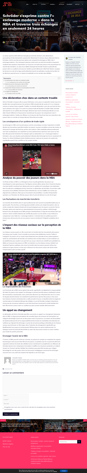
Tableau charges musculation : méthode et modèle (73, 109)
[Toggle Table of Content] (58, 78)
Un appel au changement (11, 91)
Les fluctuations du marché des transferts (17, 86)
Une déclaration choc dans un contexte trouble (17, 80)
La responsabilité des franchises (14, 89)
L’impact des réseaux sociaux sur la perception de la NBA (20, 87)
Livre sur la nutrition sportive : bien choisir (43, 456)
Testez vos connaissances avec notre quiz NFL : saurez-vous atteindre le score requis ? (19, 425)
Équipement (69, 4)
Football (43, 4)
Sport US (35, 4)
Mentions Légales (8, 444)
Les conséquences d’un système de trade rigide (18, 82)
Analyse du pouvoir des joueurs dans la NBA (16, 84)
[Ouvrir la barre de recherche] (82, 4)
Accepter (64, 471)
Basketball (7, 369)
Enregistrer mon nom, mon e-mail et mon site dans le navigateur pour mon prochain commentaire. (29, 408)
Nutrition (61, 4)
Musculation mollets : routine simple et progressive (72, 95)
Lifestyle (77, 4)
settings (55, 471)
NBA (11, 369)
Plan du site (6, 447)
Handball (52, 4)
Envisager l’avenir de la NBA (13, 93)
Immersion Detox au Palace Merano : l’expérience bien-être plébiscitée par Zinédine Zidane (42, 461)
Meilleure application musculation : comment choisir (73, 102)
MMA (27, 4)
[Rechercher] (79, 441)
